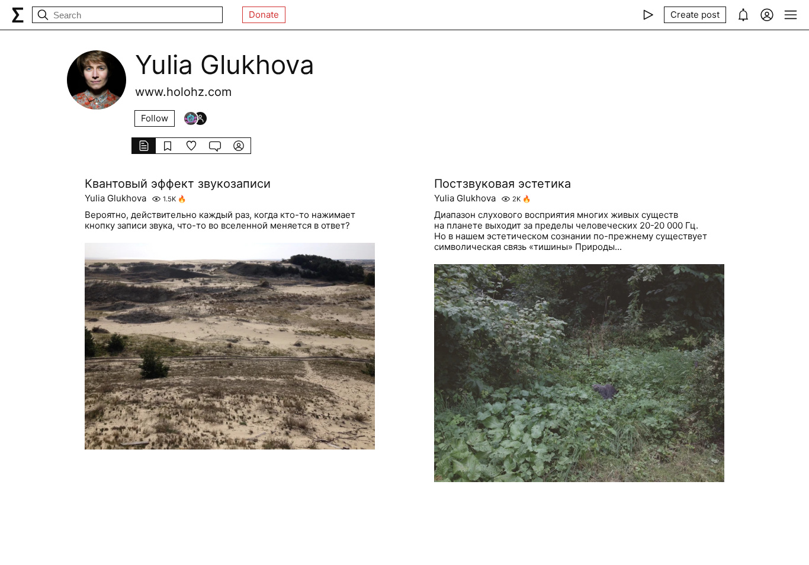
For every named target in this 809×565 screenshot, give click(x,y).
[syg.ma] (18, 15)
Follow (154, 118)
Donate (264, 14)
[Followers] (195, 118)
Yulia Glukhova (115, 198)
